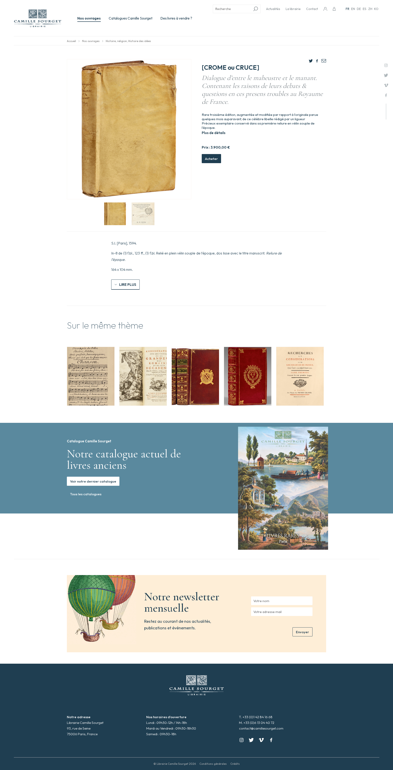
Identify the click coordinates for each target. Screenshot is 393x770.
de (359, 9)
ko (376, 9)
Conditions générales (213, 763)
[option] (91, 376)
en (353, 9)
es (364, 9)
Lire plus (127, 284)
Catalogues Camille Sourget (130, 18)
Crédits (235, 763)
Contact (312, 9)
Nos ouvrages (89, 18)
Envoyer (302, 632)
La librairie (293, 9)
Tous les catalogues (85, 494)
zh (370, 9)
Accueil (71, 41)
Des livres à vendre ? (176, 18)
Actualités (273, 9)
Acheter (211, 159)
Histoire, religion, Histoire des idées (128, 41)
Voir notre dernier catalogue (93, 481)
